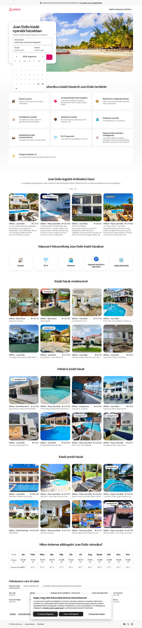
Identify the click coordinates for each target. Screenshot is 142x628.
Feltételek (40, 624)
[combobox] (32, 42)
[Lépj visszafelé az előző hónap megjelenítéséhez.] (16, 56)
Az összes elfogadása (45, 614)
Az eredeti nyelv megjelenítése (91, 3)
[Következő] (75, 189)
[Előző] (67, 189)
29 (38, 84)
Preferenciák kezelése (97, 614)
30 (43, 84)
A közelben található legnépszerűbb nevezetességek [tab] (62, 586)
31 (16, 89)
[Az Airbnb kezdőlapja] (14, 9)
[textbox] (22, 50)
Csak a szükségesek (71, 614)
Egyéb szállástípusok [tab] (31, 586)
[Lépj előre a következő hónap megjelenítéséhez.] (42, 56)
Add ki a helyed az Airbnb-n (120, 9)
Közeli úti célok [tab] (14, 586)
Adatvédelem (30, 624)
